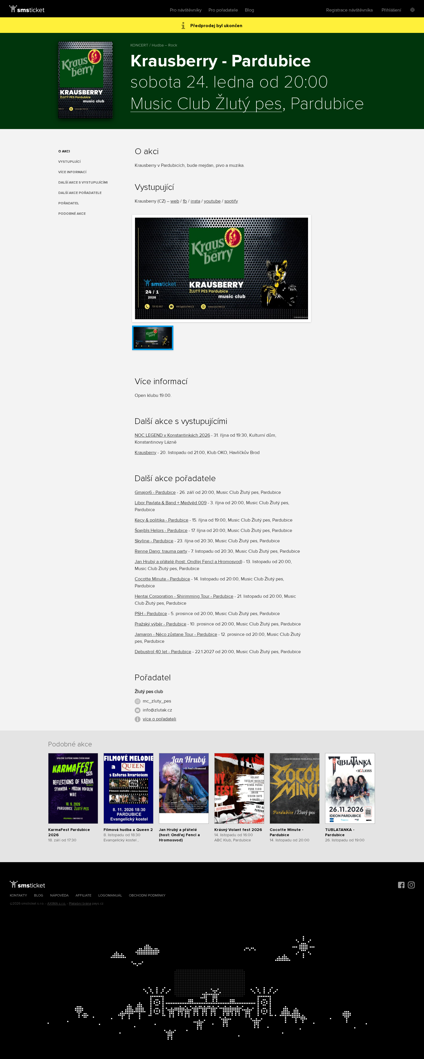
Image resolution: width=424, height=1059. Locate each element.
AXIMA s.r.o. (56, 903)
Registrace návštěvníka (349, 10)
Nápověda (59, 895)
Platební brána (80, 903)
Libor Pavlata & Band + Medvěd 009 (171, 503)
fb (185, 201)
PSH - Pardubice (151, 614)
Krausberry (145, 452)
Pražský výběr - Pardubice (160, 624)
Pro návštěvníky (186, 10)
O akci (64, 151)
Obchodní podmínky (147, 895)
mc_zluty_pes (157, 701)
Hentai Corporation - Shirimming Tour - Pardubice (184, 596)
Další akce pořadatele (80, 193)
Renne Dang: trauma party (161, 551)
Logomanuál (110, 895)
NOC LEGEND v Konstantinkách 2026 (172, 435)
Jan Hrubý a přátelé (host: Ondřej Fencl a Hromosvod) (188, 562)
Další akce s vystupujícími (83, 182)
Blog (249, 10)
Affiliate (83, 895)
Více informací (72, 172)
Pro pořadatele (223, 10)
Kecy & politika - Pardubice (161, 520)
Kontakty (18, 895)
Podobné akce (72, 214)
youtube (212, 201)
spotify (231, 201)
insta (195, 201)
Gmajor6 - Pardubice (155, 492)
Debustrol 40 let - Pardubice (163, 652)
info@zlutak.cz (157, 710)
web (174, 201)
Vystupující (69, 162)
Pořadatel (68, 203)
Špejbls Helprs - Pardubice (161, 530)
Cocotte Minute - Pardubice (162, 579)
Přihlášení (391, 10)
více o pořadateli (159, 719)
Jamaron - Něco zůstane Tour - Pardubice (176, 634)
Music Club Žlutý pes (206, 104)
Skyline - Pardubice (154, 541)
